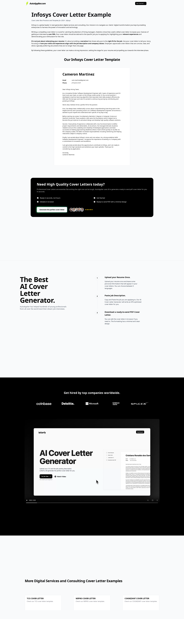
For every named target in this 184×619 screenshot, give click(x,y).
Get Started (140, 3)
